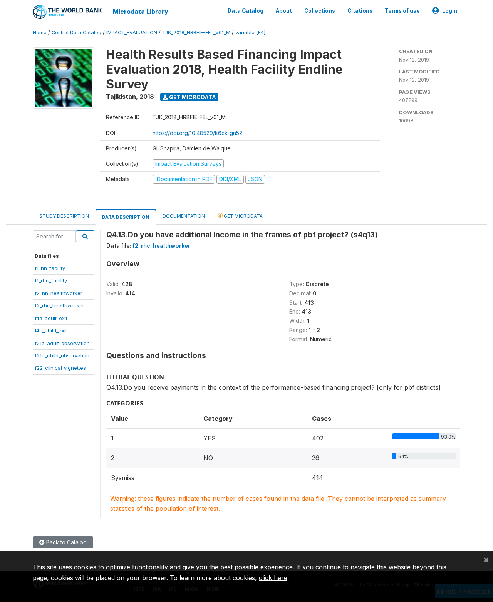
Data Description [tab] (125, 217)
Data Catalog (245, 11)
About (284, 11)
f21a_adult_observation (62, 343)
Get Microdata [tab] (243, 216)
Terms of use (402, 11)
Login (449, 11)
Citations (359, 11)
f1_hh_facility (50, 268)
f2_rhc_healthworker (59, 305)
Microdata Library (140, 11)
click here (273, 578)
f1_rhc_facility (51, 280)
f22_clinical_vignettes (60, 368)
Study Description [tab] (64, 216)
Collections (319, 11)
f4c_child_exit (51, 330)
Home (40, 32)
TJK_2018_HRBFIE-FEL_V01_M (196, 32)
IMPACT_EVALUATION (131, 32)
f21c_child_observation (62, 355)
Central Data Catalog (76, 32)
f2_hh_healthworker (58, 293)
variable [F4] (250, 32)
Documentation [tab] (184, 216)
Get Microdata (192, 97)
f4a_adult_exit (51, 318)
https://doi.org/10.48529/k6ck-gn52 (197, 133)
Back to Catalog (66, 542)
